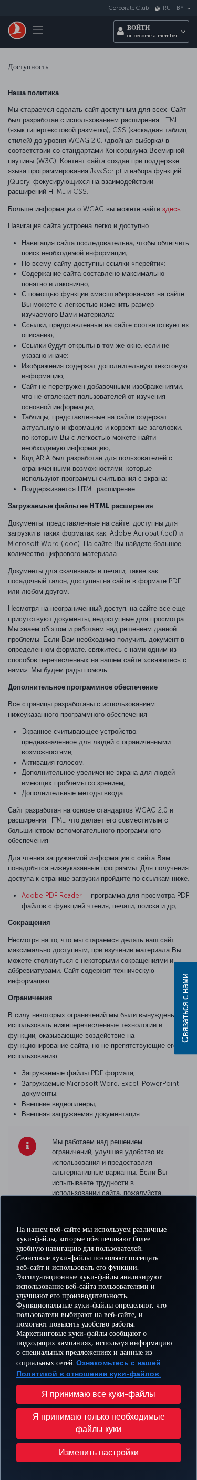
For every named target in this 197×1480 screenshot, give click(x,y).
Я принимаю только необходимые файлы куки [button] (99, 1423)
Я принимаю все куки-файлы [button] (98, 1394)
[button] (98, 1452)
